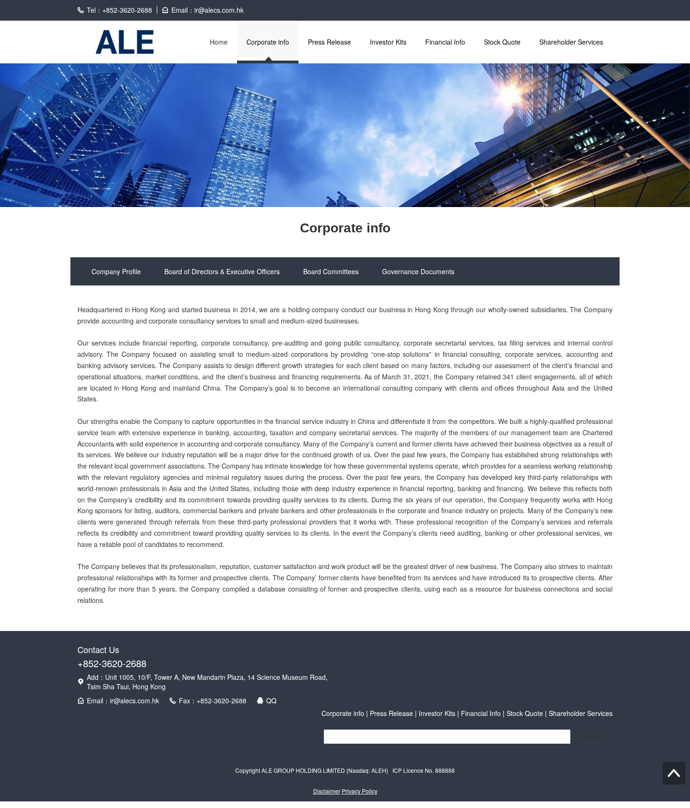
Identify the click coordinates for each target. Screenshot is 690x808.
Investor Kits (388, 41)
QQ (271, 700)
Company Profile (116, 271)
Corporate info (267, 41)
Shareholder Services (571, 41)
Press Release (329, 41)
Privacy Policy (359, 791)
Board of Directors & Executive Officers (222, 271)
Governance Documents (418, 271)
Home (219, 41)
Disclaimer (326, 791)
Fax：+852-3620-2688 (212, 700)
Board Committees (331, 271)
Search (590, 736)
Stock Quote (502, 41)
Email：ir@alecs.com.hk (123, 700)
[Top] (674, 773)
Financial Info (445, 41)
